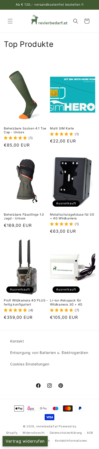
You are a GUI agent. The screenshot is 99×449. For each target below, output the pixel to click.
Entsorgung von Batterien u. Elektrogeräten (49, 352)
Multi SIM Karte (62, 128)
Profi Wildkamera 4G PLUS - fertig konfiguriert (26, 302)
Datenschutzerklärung (66, 432)
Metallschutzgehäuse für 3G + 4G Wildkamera (72, 216)
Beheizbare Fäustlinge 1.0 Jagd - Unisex (24, 216)
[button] (10, 21)
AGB (90, 432)
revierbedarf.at (47, 426)
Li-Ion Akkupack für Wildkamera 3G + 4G (66, 302)
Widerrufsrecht (34, 432)
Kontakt (17, 341)
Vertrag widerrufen (25, 441)
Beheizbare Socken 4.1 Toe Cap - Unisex (25, 130)
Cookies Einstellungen (30, 364)
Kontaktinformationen (71, 440)
